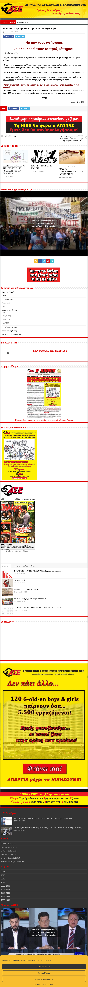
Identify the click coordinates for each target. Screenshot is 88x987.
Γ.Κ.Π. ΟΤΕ (6, 303)
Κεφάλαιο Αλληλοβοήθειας (12, 334)
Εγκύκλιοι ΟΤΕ (7, 299)
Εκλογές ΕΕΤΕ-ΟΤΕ (8, 851)
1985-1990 (5, 900)
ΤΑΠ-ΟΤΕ (7, 316)
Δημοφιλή (16, 566)
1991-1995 (5, 897)
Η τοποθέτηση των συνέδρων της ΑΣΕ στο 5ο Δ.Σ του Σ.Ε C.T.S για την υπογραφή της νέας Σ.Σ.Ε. (71, 138)
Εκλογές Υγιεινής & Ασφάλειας (12, 861)
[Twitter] (44, 261)
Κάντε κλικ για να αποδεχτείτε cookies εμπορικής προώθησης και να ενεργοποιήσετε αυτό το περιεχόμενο (44, 223)
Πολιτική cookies (39, 984)
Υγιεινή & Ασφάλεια (9, 327)
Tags (33, 566)
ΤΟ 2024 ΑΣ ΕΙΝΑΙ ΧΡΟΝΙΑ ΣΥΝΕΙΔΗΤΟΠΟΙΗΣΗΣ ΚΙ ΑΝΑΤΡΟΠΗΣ (71, 170)
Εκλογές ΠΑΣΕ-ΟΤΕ (9, 847)
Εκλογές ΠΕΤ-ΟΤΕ (8, 844)
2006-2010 (5, 886)
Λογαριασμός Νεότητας (10, 331)
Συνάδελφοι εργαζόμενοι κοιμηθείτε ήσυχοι (30, 599)
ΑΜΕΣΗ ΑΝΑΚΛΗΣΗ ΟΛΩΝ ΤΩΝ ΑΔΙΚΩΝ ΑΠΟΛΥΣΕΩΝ (38, 608)
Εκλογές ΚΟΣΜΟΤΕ (8, 854)
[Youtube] (48, 261)
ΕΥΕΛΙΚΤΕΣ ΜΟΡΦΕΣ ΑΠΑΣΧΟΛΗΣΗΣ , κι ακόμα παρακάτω (38, 571)
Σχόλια (25, 566)
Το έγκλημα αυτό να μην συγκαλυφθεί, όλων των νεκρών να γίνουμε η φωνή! (48, 827)
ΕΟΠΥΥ (6, 319)
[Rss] (36, 261)
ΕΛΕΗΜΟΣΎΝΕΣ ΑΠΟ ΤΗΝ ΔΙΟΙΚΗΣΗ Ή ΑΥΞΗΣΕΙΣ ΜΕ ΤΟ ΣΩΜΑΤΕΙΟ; (14, 169)
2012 (3, 879)
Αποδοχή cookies (44, 967)
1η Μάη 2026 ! (22, 22)
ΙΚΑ (5, 313)
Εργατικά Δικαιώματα (10, 292)
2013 (3, 875)
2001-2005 (5, 889)
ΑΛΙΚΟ (6, 323)
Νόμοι (4, 296)
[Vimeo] (52, 261)
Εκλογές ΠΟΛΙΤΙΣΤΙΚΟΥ (11, 858)
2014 (3, 872)
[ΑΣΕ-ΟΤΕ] (44, 9)
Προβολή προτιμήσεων (44, 979)
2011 (3, 882)
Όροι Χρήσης (49, 984)
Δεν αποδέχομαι (44, 973)
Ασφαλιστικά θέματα (9, 310)
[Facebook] (40, 261)
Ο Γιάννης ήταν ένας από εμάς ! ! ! (26, 589)
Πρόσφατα (6, 566)
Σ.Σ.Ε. (4, 306)
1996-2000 (5, 893)
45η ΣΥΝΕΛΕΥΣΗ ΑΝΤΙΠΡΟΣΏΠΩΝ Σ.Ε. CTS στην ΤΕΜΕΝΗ (43, 818)
